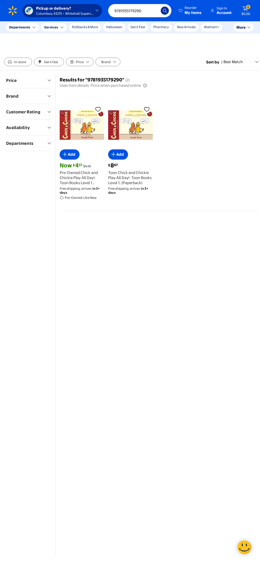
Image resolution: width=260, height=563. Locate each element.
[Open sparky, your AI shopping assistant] (244, 547)
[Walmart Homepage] (12, 10)
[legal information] (145, 85)
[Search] (165, 11)
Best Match (233, 61)
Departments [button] (19, 27)
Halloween (114, 27)
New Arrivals (186, 27)
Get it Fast (138, 27)
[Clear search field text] (153, 10)
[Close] (94, 27)
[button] (190, 10)
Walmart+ (211, 27)
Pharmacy (161, 27)
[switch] (18, 62)
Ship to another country (56, 30)
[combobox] (139, 10)
